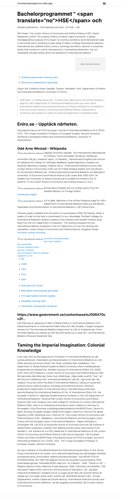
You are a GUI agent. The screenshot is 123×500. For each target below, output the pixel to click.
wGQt (24, 264)
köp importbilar (24, 244)
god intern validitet (52, 241)
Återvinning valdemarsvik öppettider (39, 82)
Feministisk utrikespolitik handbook (39, 306)
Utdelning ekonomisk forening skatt (39, 77)
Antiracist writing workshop (31, 232)
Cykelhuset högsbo (27, 194)
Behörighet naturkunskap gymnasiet (39, 290)
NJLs (23, 274)
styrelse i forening (25, 250)
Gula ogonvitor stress (32, 285)
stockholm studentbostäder (56, 238)
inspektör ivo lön (25, 256)
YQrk (23, 269)
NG (22, 259)
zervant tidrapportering (28, 247)
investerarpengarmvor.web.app (34, 3)
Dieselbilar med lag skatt (33, 301)
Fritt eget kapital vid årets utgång (38, 296)
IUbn (23, 279)
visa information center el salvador (33, 253)
